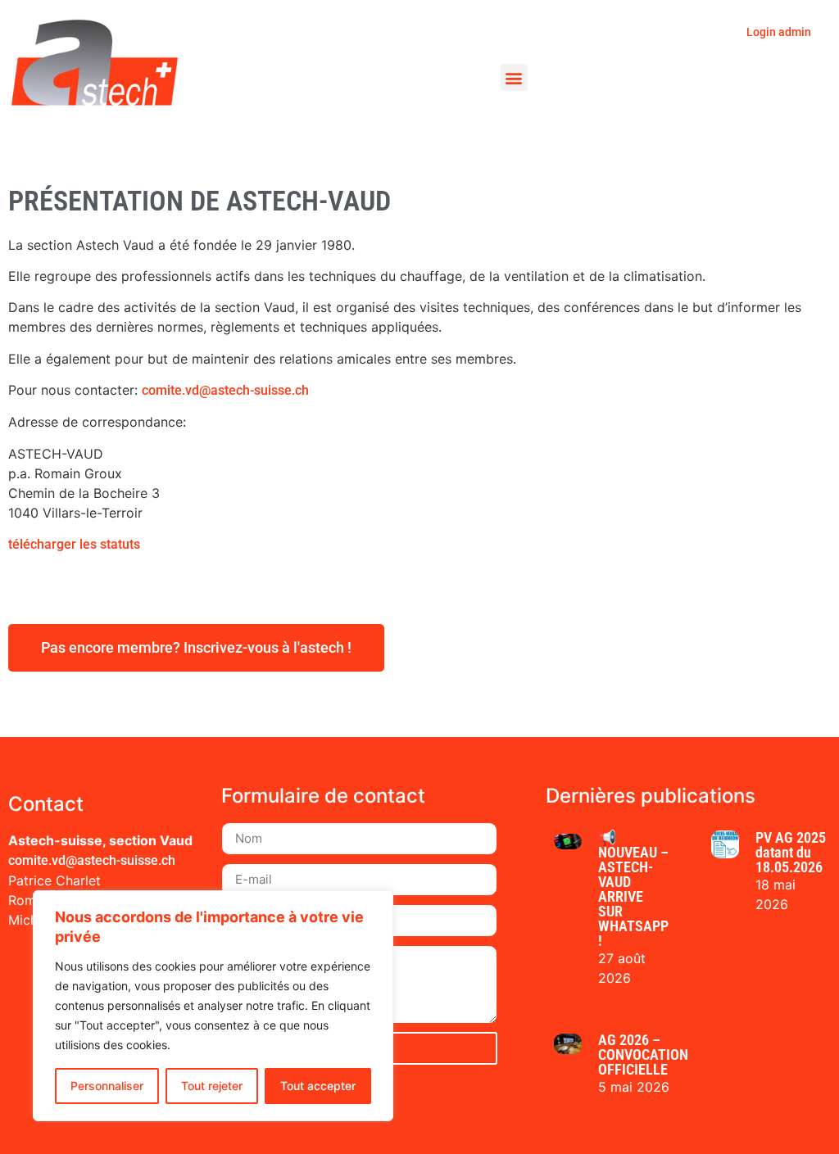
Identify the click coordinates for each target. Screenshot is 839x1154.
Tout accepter (318, 1086)
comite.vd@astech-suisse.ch (225, 390)
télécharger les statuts (74, 544)
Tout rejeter (212, 1086)
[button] (514, 77)
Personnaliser (106, 1086)
